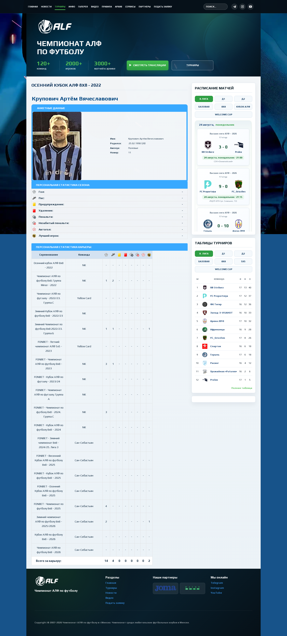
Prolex (214, 379)
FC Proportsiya (219, 296)
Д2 (243, 99)
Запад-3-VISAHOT (221, 312)
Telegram (217, 582)
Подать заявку (115, 602)
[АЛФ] (69, 27)
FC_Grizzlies (217, 338)
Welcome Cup (223, 114)
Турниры (192, 65)
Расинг (214, 363)
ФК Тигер (216, 304)
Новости (111, 592)
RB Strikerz (217, 287)
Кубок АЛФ (243, 106)
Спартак (215, 346)
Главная (110, 582)
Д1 (223, 99)
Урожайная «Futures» (223, 371)
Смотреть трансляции (149, 65)
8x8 (223, 106)
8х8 (223, 261)
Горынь (214, 354)
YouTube (216, 592)
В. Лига (204, 253)
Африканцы (217, 329)
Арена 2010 (217, 321)
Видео (109, 597)
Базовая (203, 106)
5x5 (243, 261)
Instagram (217, 587)
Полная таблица (241, 388)
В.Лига (204, 99)
